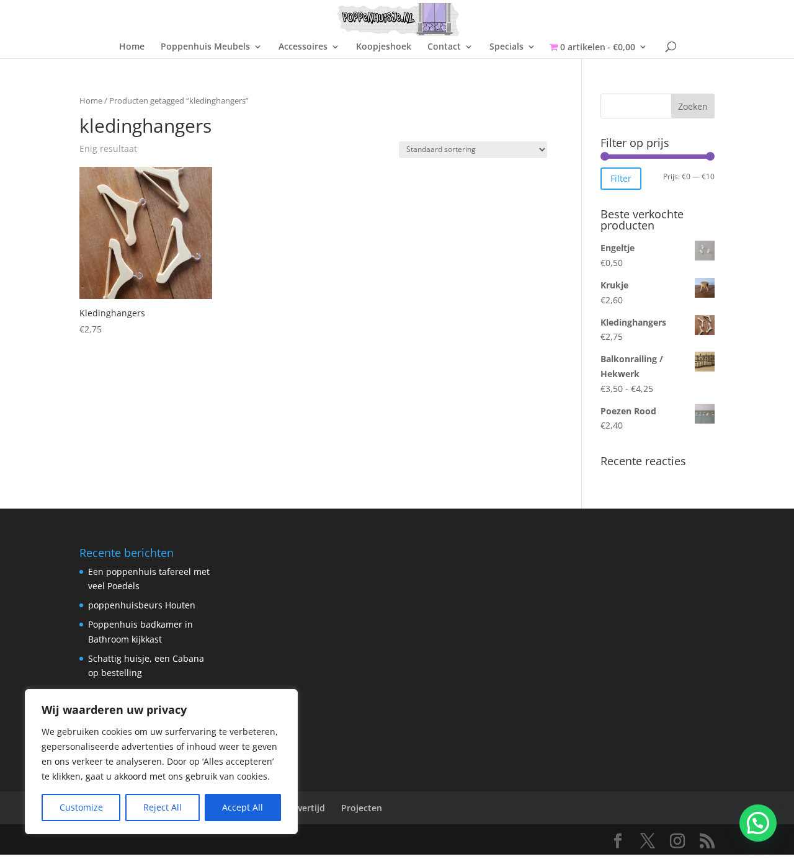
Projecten (361, 808)
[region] (161, 761)
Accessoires (303, 47)
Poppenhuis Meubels (205, 47)
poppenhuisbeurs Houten (141, 605)
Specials (506, 47)
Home (132, 47)
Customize (81, 807)
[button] (758, 823)
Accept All (242, 807)
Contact (444, 47)
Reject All (162, 807)
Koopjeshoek (383, 47)
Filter (620, 178)
